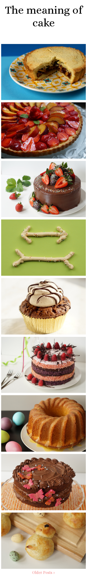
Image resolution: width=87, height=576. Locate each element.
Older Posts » (43, 572)
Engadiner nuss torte (43, 50)
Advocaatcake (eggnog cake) (43, 406)
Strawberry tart (43, 109)
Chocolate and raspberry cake (43, 348)
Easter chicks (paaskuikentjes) (43, 523)
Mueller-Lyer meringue (43, 226)
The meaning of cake (43, 16)
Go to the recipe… (43, 82)
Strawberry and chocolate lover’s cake (43, 172)
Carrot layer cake (43, 460)
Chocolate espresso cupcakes (43, 289)
